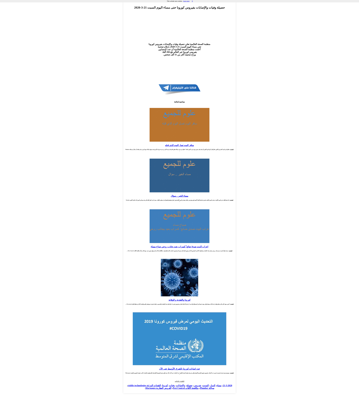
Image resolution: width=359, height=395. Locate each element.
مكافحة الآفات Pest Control (186, 388)
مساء (219, 385)
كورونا (165, 385)
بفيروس (197, 385)
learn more (186, 1)
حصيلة (189, 385)
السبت (206, 385)
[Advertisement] (179, 28)
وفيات (172, 385)
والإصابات (180, 385)
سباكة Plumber (207, 388)
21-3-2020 (227, 385)
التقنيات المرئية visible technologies (144, 385)
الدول (212, 385)
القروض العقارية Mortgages (158, 388)
